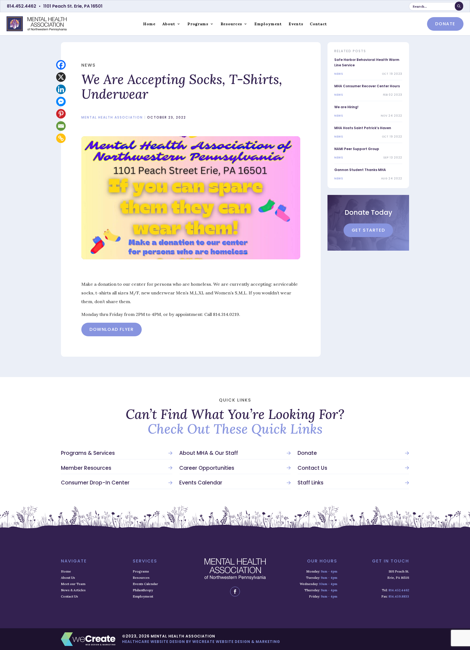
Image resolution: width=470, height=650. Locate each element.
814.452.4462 (21, 6)
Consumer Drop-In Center (95, 483)
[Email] (61, 126)
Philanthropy (143, 590)
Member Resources (86, 468)
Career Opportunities (206, 468)
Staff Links (310, 483)
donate (445, 24)
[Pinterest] (61, 114)
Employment (268, 24)
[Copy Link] (61, 138)
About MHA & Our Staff (208, 453)
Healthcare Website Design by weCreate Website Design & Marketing (201, 641)
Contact (318, 24)
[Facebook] (61, 65)
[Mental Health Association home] (37, 23)
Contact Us (312, 468)
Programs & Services (88, 453)
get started (368, 230)
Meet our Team (73, 584)
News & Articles (73, 590)
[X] (61, 77)
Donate (307, 453)
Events (296, 24)
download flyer (111, 329)
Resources (231, 24)
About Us (68, 578)
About (168, 24)
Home (149, 24)
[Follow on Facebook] (235, 591)
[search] (459, 6)
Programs (197, 24)
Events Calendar (200, 483)
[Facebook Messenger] (61, 101)
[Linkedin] (61, 89)
